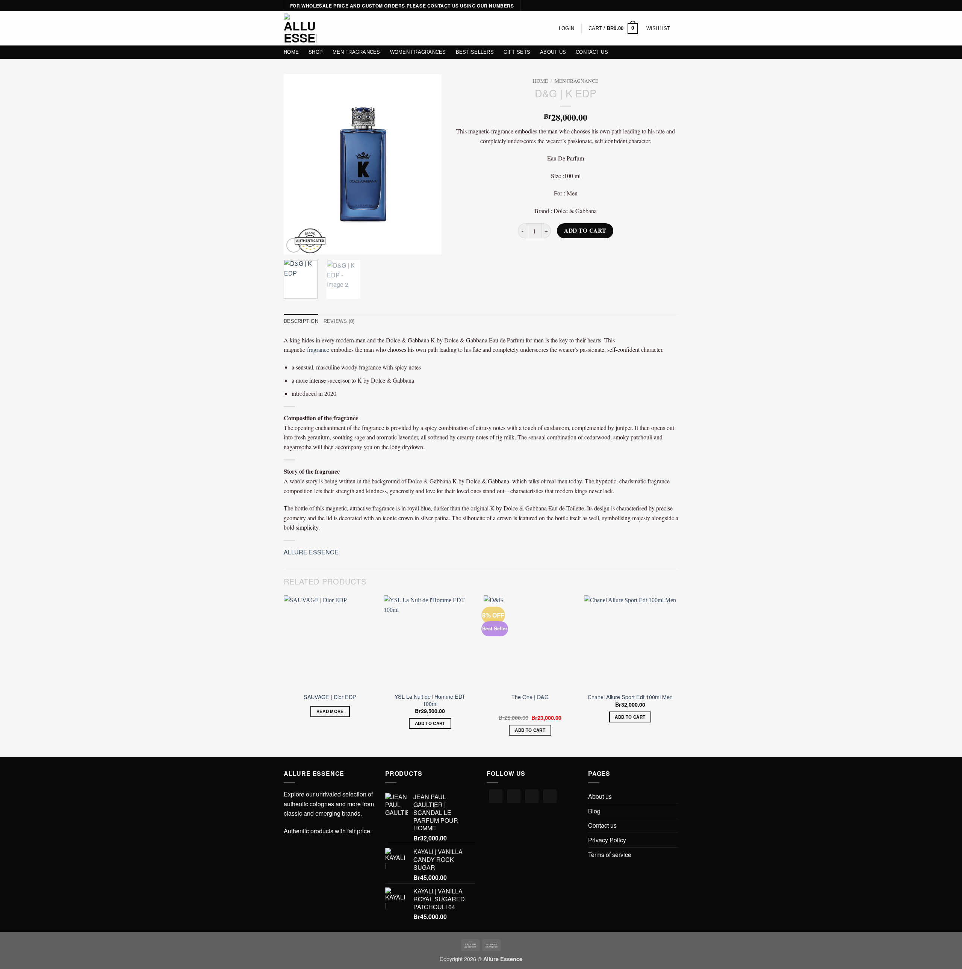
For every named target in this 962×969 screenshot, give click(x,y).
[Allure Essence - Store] (300, 29)
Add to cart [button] (430, 723)
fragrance (318, 349)
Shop (316, 52)
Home (291, 52)
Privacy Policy (607, 840)
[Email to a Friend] (566, 252)
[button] (566, 28)
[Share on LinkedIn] (593, 252)
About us (553, 52)
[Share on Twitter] (552, 252)
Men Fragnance (576, 80)
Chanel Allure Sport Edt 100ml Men (630, 697)
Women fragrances (418, 52)
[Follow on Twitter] (667, 6)
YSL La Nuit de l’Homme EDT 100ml (430, 700)
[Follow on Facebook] (653, 6)
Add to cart (585, 230)
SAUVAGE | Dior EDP (330, 697)
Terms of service (609, 854)
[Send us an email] (674, 6)
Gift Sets (517, 52)
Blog (594, 811)
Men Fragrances (356, 52)
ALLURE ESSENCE (311, 552)
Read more (330, 711)
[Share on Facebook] (538, 252)
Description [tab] (301, 321)
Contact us (592, 52)
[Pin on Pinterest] (579, 252)
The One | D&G (530, 697)
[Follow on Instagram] (660, 6)
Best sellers (475, 52)
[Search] (330, 28)
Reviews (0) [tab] (339, 321)
